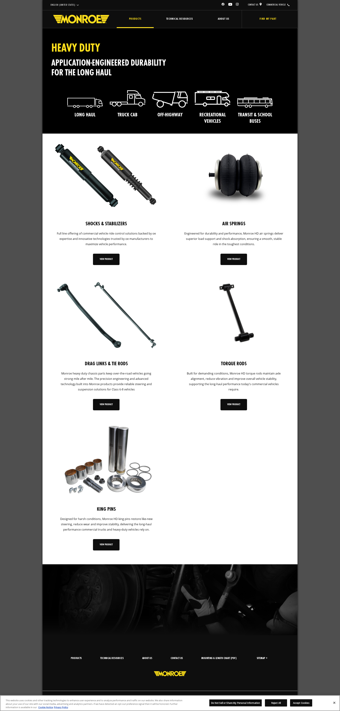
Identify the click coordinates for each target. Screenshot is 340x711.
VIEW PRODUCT (106, 259)
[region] (170, 703)
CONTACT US (253, 5)
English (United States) (63, 5)
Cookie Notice (45, 707)
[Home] (81, 19)
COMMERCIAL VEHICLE (276, 5)
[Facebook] (223, 5)
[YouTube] (230, 5)
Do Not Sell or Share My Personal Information (235, 702)
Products (135, 19)
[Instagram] (237, 5)
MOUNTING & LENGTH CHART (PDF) (219, 658)
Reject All (276, 702)
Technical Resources (179, 19)
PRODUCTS (76, 658)
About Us (223, 19)
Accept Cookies (301, 702)
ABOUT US (147, 658)
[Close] (334, 703)
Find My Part (268, 19)
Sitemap (261, 658)
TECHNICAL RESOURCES (112, 658)
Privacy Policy (61, 707)
